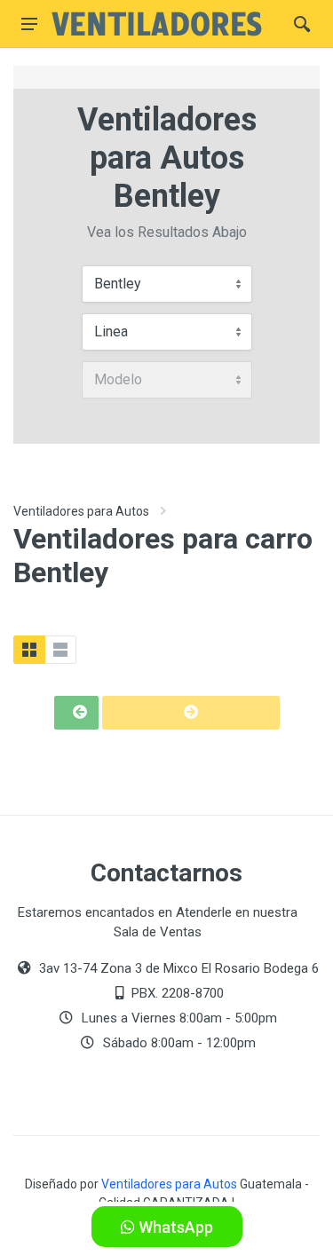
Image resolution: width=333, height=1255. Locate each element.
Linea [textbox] (111, 331)
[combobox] (167, 284)
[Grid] (29, 649)
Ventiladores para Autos (81, 511)
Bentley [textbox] (117, 283)
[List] (60, 649)
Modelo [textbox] (118, 379)
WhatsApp (174, 1227)
